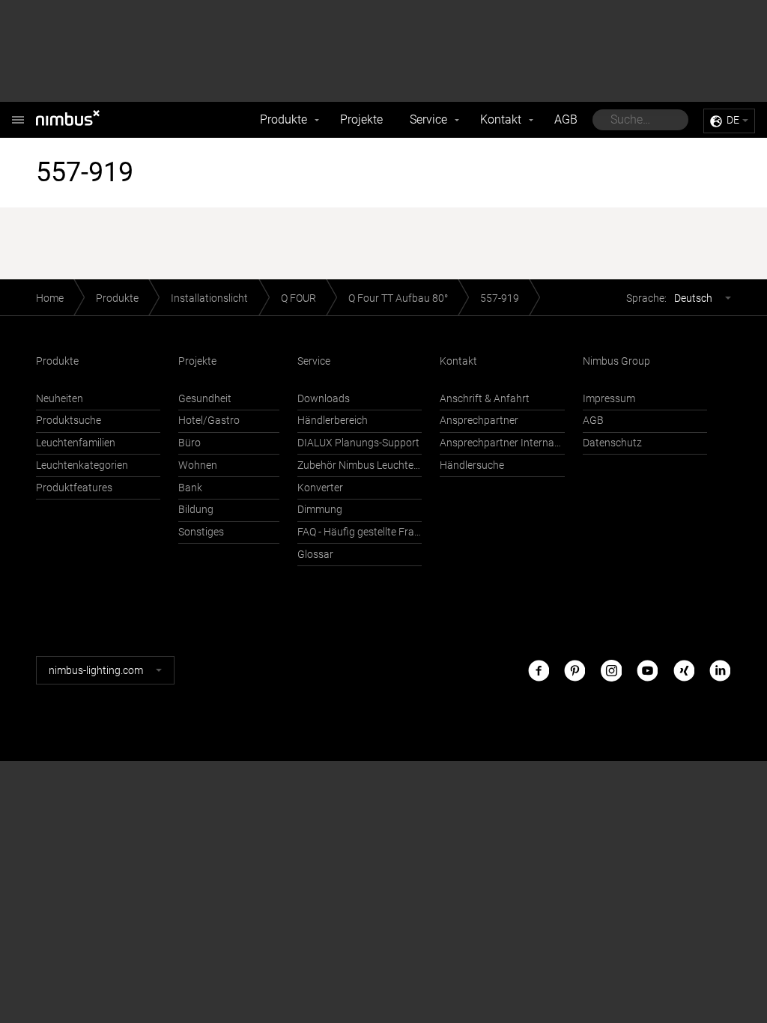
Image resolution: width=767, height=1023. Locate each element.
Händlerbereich (332, 420)
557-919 (499, 298)
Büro (189, 443)
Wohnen (197, 465)
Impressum (609, 398)
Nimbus (84, 120)
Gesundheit (204, 398)
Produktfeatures (74, 488)
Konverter (320, 488)
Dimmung (319, 509)
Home (50, 298)
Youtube (647, 670)
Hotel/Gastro (209, 420)
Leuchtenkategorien (82, 465)
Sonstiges (201, 532)
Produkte (283, 119)
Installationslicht (209, 298)
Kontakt (500, 119)
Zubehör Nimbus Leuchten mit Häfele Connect (359, 465)
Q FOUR (298, 298)
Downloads (323, 398)
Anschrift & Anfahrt (485, 398)
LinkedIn (720, 670)
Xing (684, 670)
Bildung (195, 509)
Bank (190, 488)
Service (428, 119)
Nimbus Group (616, 361)
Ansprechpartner (479, 420)
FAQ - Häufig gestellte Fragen (359, 532)
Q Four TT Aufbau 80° (398, 298)
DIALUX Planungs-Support (358, 443)
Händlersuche (472, 465)
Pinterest (574, 670)
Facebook (538, 670)
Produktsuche (68, 420)
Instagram (611, 670)
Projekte (361, 119)
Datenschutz (612, 443)
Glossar (315, 554)
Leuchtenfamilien (75, 443)
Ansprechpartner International (502, 443)
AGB (565, 119)
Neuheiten (59, 398)
